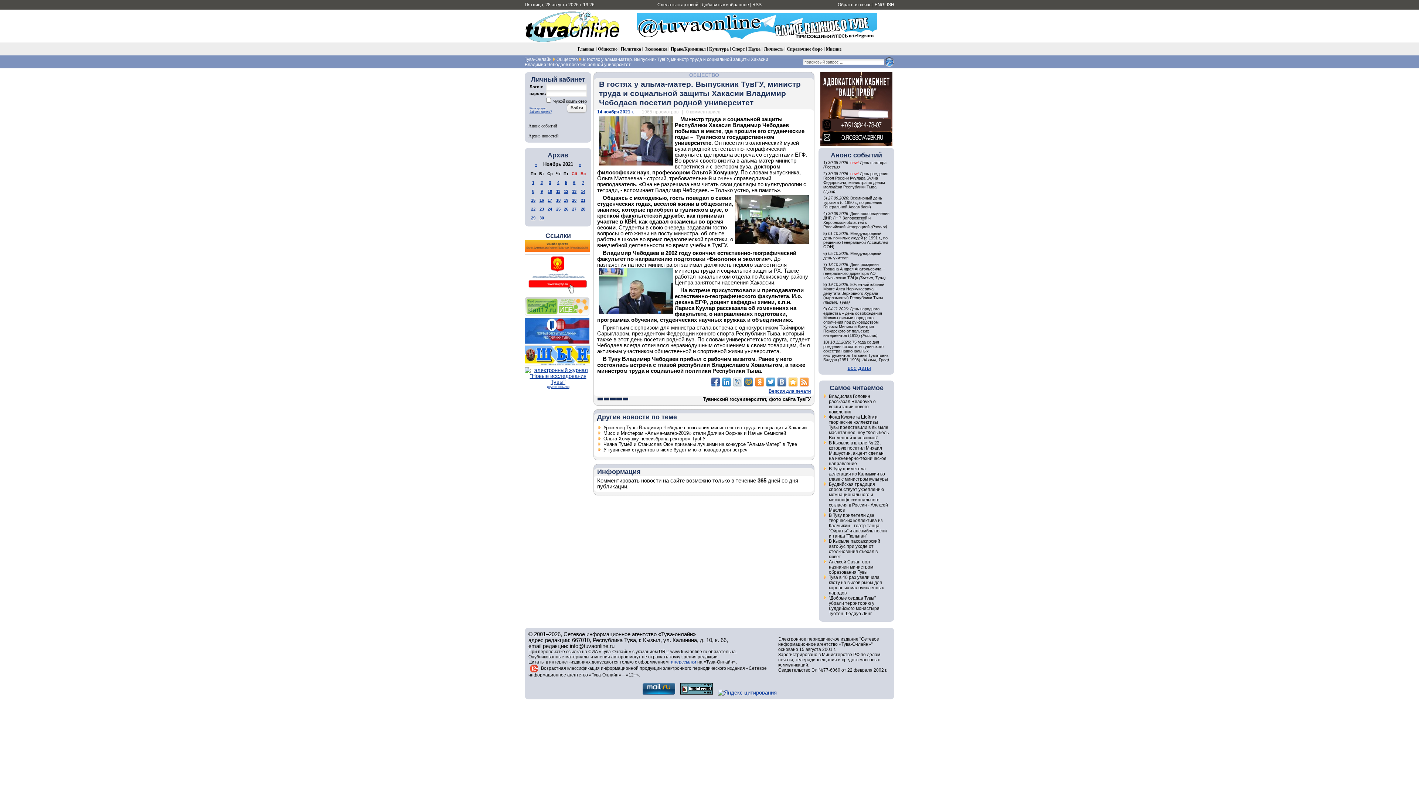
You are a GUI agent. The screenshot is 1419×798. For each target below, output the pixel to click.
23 (542, 209)
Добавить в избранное (725, 4)
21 (583, 200)
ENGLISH (884, 4)
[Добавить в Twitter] (770, 382)
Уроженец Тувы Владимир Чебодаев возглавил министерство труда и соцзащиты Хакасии (705, 427)
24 (550, 209)
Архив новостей (543, 136)
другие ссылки (558, 387)
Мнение (833, 49)
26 (566, 209)
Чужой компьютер (569, 101)
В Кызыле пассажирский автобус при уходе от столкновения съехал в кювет (854, 549)
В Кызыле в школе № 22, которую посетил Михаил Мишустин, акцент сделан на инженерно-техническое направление (858, 453)
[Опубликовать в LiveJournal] (737, 382)
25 (558, 209)
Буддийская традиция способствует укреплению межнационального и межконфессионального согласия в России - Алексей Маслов (858, 497)
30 (542, 218)
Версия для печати (790, 391)
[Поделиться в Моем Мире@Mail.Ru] (748, 382)
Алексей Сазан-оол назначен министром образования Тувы (851, 567)
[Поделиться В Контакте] (781, 382)
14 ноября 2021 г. (615, 112)
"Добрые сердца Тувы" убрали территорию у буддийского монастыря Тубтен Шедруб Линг (854, 606)
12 (566, 191)
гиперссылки (683, 662)
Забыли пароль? (541, 111)
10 (550, 191)
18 (558, 200)
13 (574, 191)
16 (542, 200)
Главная (586, 49)
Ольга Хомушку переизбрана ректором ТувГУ (654, 438)
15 (533, 200)
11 (558, 191)
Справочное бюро (805, 49)
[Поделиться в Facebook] (715, 382)
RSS (757, 4)
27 (574, 209)
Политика (631, 49)
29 (533, 218)
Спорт (738, 49)
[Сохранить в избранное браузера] (793, 382)
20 (574, 200)
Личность (773, 49)
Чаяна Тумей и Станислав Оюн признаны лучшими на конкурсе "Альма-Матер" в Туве (700, 444)
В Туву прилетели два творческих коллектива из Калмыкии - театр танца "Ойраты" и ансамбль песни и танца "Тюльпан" (858, 526)
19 (566, 200)
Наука (754, 49)
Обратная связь (854, 4)
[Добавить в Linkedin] (726, 382)
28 (583, 209)
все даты (859, 368)
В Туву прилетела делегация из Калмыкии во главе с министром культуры (858, 474)
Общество (607, 49)
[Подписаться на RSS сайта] (804, 382)
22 (533, 209)
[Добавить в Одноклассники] (759, 382)
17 (550, 200)
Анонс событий (542, 126)
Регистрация (538, 108)
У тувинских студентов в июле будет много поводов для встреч (675, 450)
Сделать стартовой (677, 4)
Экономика (655, 49)
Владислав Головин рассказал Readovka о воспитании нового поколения (852, 404)
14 (583, 191)
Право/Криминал (688, 49)
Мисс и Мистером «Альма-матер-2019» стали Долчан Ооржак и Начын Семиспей (694, 433)
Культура (719, 49)
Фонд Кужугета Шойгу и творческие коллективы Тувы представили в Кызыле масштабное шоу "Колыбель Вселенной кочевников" (859, 427)
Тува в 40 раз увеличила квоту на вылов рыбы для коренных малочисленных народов (856, 585)
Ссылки (558, 235)
